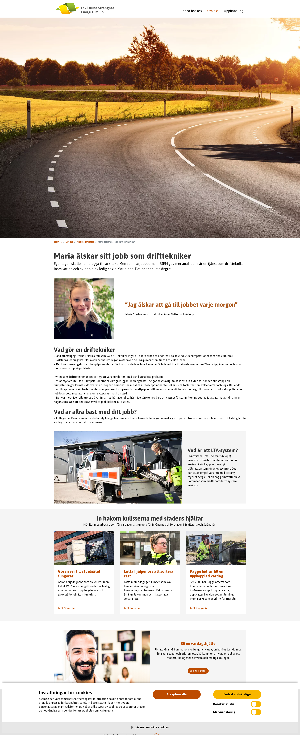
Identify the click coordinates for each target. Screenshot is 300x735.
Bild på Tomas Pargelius (216, 548)
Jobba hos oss (191, 11)
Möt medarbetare (85, 242)
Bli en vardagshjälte (198, 643)
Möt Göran (64, 608)
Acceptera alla (177, 694)
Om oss (212, 11)
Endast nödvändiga (237, 694)
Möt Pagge (197, 608)
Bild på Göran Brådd (84, 548)
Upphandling (233, 11)
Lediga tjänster (198, 670)
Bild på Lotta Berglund (150, 548)
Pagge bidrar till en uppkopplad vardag (206, 573)
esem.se (58, 242)
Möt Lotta (130, 608)
